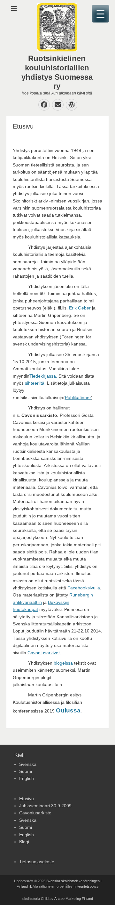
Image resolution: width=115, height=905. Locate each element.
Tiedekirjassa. (43, 376)
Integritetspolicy (86, 886)
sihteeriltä (34, 383)
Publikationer (78, 397)
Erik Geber (80, 307)
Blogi (24, 841)
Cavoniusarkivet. (44, 652)
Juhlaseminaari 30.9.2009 (45, 805)
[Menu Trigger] (100, 13)
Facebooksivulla (83, 587)
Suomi (25, 771)
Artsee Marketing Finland (73, 899)
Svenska (27, 764)
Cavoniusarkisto (35, 812)
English (26, 778)
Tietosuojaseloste (36, 861)
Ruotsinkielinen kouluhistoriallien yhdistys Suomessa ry (57, 72)
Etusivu (26, 798)
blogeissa (63, 663)
